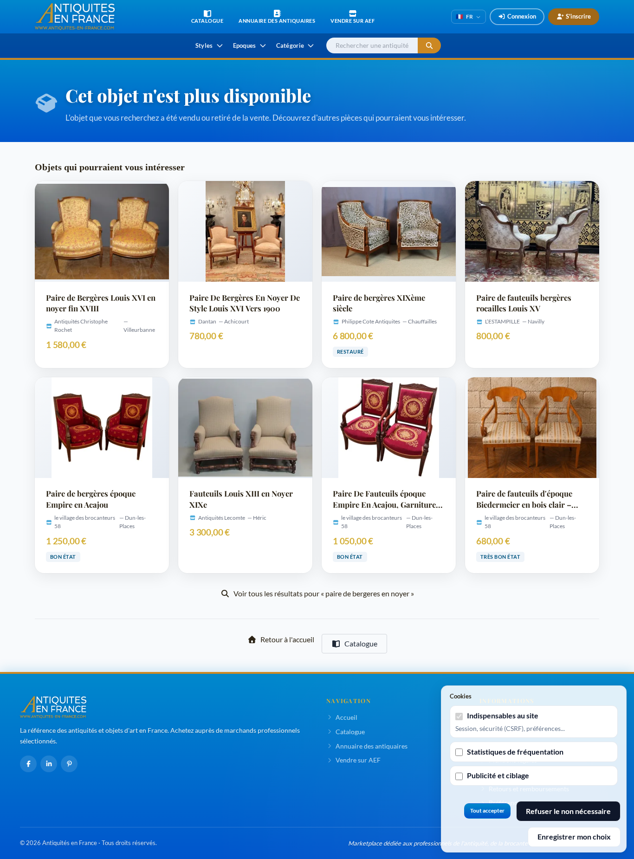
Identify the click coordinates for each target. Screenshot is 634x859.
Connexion (521, 16)
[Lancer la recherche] (429, 46)
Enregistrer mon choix (574, 836)
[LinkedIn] (48, 764)
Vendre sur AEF (358, 760)
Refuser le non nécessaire (568, 811)
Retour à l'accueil (287, 639)
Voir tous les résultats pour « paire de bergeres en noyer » (323, 593)
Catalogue (360, 643)
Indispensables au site (502, 715)
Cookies (461, 696)
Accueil (346, 717)
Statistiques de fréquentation (515, 751)
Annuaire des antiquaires (372, 746)
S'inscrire (578, 16)
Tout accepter (487, 810)
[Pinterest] (69, 764)
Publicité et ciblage (498, 775)
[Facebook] (28, 764)
